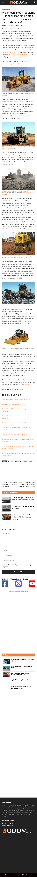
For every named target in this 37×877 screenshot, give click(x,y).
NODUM (4, 25)
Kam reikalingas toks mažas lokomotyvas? (15, 434)
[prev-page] (3, 524)
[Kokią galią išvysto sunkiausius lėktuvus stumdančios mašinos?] (6, 500)
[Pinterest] (12, 471)
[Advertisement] (15, 623)
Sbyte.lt (31, 875)
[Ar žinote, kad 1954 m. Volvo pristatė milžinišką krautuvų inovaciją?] (6, 517)
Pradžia (4, 6)
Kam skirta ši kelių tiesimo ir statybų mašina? (16, 399)
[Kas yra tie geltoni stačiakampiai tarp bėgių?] (6, 508)
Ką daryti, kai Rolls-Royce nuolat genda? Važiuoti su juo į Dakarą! (9, 484)
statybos (31, 461)
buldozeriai (10, 461)
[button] (3, 2)
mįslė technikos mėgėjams (21, 461)
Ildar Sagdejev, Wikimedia (16, 257)
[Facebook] (3, 471)
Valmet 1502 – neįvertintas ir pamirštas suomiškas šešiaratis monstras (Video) (26, 484)
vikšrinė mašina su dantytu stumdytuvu (18, 54)
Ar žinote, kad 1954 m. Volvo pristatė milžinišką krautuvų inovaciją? (21, 517)
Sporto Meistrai (7, 824)
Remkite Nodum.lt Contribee (18, 591)
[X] (8, 471)
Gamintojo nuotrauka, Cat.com (9, 350)
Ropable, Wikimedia (24, 305)
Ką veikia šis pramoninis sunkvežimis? (14, 423)
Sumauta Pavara (7, 826)
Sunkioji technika (11, 6)
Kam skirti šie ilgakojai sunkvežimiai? (13, 404)
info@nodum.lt (6, 816)
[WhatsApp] (16, 471)
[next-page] (6, 524)
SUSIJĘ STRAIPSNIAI (10, 493)
